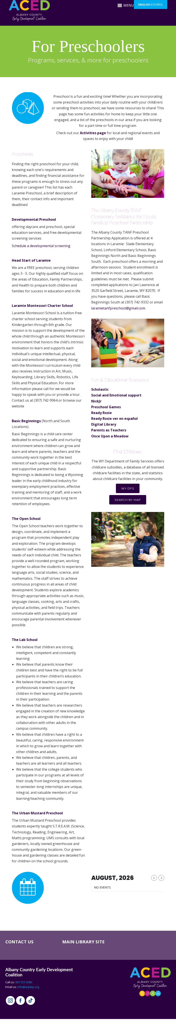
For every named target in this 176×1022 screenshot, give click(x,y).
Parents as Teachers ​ (108, 430)
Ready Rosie (101, 412)
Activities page (93, 133)
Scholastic (100, 389)
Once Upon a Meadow (110, 436)
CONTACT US (19, 942)
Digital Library (103, 424)
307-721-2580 (23, 982)
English (144, 4)
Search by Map (128, 499)
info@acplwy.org (28, 987)
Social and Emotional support (116, 395)
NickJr (96, 401)
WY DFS (127, 488)
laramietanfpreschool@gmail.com (118, 308)
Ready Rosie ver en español (114, 418)
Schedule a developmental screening (41, 245)
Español (157, 4)
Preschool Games (106, 407)
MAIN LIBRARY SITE (83, 942)
